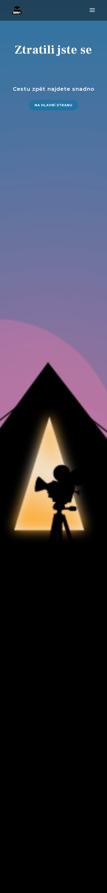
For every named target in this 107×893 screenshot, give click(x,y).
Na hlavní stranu (53, 105)
